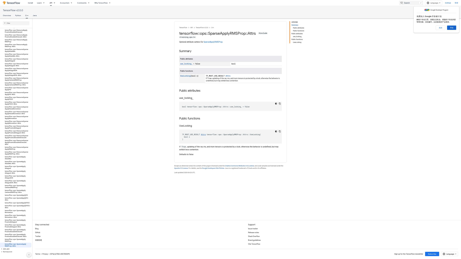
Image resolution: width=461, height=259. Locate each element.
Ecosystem (64, 3)
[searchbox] (16, 23)
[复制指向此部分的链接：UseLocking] (194, 126)
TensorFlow (183, 27)
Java (35, 15)
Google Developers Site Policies (213, 168)
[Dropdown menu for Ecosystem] (72, 3)
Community (82, 3)
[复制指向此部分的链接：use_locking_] (195, 98)
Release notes (253, 232)
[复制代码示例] (280, 104)
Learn (39, 3)
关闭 (440, 28)
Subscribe (432, 254)
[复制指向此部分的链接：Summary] (193, 51)
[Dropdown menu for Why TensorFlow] (110, 3)
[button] (15, 248)
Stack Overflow (254, 236)
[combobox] (411, 3)
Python (18, 15)
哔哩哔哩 (38, 240)
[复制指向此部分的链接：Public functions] (202, 118)
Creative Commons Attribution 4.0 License (239, 166)
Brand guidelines (254, 240)
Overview (7, 15)
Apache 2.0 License (181, 168)
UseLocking (185, 76)
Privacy (45, 254)
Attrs (228, 76)
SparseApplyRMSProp (213, 42)
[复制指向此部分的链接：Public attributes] (202, 90)
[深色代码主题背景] (276, 104)
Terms (37, 254)
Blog (37, 229)
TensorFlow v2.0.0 (13, 10)
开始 (451, 28)
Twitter (38, 236)
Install (30, 3)
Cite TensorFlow (254, 244)
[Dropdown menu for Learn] (44, 3)
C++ (26, 15)
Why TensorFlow (101, 3)
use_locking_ (186, 64)
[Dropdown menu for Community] (89, 3)
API (51, 3)
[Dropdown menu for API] (55, 3)
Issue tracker (253, 229)
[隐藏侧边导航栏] (29, 254)
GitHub (448, 3)
